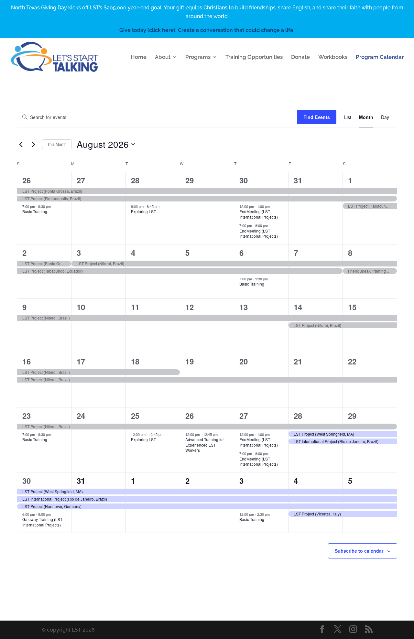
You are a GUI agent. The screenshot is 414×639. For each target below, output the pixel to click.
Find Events (316, 117)
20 (243, 361)
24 (81, 415)
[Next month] (33, 144)
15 (352, 306)
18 (135, 361)
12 (189, 306)
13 (243, 306)
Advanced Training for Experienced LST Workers (204, 445)
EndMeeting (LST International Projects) (258, 214)
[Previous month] (21, 144)
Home (139, 57)
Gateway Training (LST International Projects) (42, 521)
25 (135, 415)
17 (81, 361)
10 (81, 306)
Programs (198, 57)
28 (135, 180)
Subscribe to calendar (359, 550)
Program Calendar (380, 57)
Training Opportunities (254, 57)
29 (189, 180)
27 (81, 180)
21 (298, 361)
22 (352, 361)
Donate (300, 57)
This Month (57, 144)
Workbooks (332, 57)
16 (26, 361)
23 (26, 415)
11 (135, 306)
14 (298, 306)
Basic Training (34, 211)
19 (189, 361)
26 (26, 180)
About (162, 57)
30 (243, 180)
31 (298, 180)
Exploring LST (143, 211)
